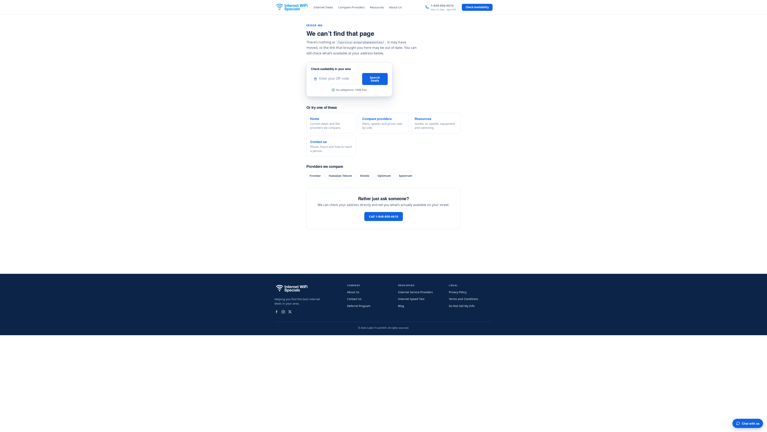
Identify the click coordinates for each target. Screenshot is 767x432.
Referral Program (358, 306)
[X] (290, 312)
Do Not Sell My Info (462, 306)
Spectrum (405, 176)
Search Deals (375, 78)
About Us (395, 7)
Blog (401, 306)
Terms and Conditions (463, 299)
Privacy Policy (458, 292)
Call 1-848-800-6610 (383, 216)
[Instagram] (283, 312)
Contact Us (354, 299)
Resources (377, 7)
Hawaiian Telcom (340, 176)
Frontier (315, 176)
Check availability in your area (331, 69)
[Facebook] (276, 312)
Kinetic (365, 176)
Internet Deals (323, 7)
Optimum (384, 176)
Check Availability (477, 7)
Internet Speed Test (411, 299)
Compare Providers (351, 7)
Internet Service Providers (415, 292)
